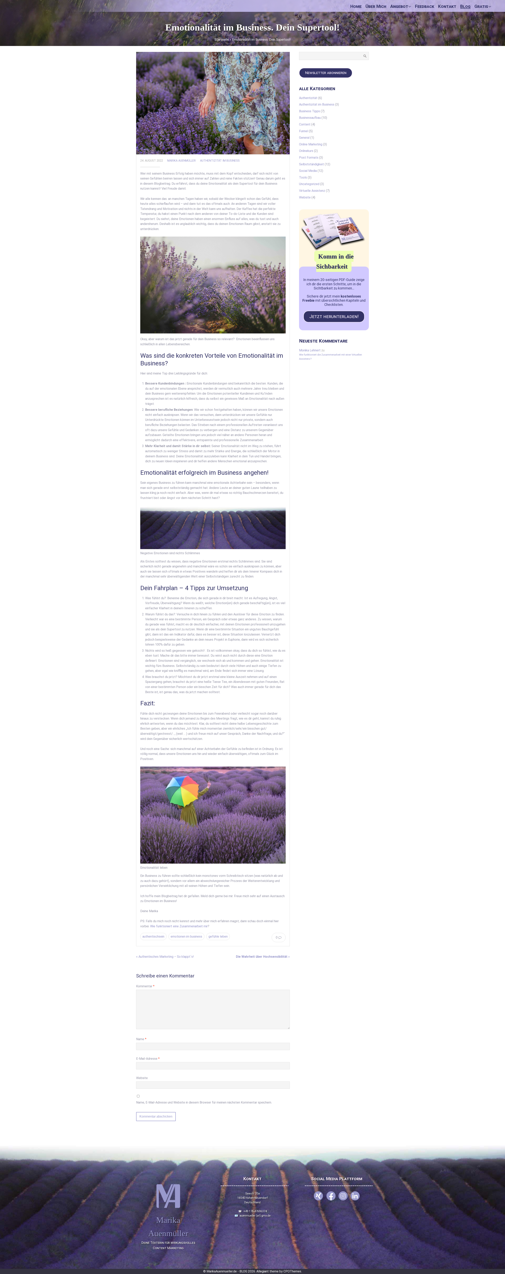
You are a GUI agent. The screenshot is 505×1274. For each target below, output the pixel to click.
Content (304, 124)
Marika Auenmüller (181, 160)
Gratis (481, 6)
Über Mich (376, 6)
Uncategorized (309, 184)
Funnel (303, 131)
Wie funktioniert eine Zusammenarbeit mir (179, 926)
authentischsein (153, 936)
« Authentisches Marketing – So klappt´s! (165, 957)
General (304, 137)
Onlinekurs (306, 151)
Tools (303, 177)
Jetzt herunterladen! (334, 316)
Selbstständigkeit (311, 164)
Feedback (424, 6)
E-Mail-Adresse (148, 1059)
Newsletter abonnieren (325, 72)
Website (142, 1078)
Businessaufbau (310, 118)
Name (141, 1039)
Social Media (308, 171)
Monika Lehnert (310, 350)
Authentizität (308, 98)
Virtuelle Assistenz (312, 191)
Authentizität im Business (220, 160)
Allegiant (262, 1271)
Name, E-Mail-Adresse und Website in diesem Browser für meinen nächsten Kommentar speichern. (204, 1102)
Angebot (399, 6)
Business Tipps (309, 111)
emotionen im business (186, 936)
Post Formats (308, 157)
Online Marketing (310, 144)
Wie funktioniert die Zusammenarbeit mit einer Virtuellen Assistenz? (330, 356)
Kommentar (145, 986)
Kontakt (447, 6)
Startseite (221, 39)
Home (356, 6)
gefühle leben (218, 936)
